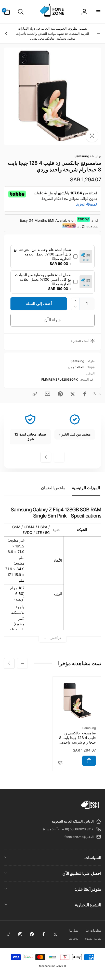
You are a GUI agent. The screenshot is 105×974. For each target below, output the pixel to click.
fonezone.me (47, 965)
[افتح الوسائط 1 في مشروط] (52, 96)
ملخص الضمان (53, 487)
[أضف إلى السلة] (89, 761)
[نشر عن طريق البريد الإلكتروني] (47, 394)
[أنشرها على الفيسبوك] (84, 393)
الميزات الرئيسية (86, 487)
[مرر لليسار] (98, 33)
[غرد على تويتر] (72, 393)
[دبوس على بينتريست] (60, 393)
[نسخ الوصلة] (34, 393)
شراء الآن (52, 319)
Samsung (87, 156)
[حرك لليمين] (6, 33)
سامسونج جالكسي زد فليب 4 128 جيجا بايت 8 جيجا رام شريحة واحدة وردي (77, 738)
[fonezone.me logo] (90, 809)
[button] (98, 11)
